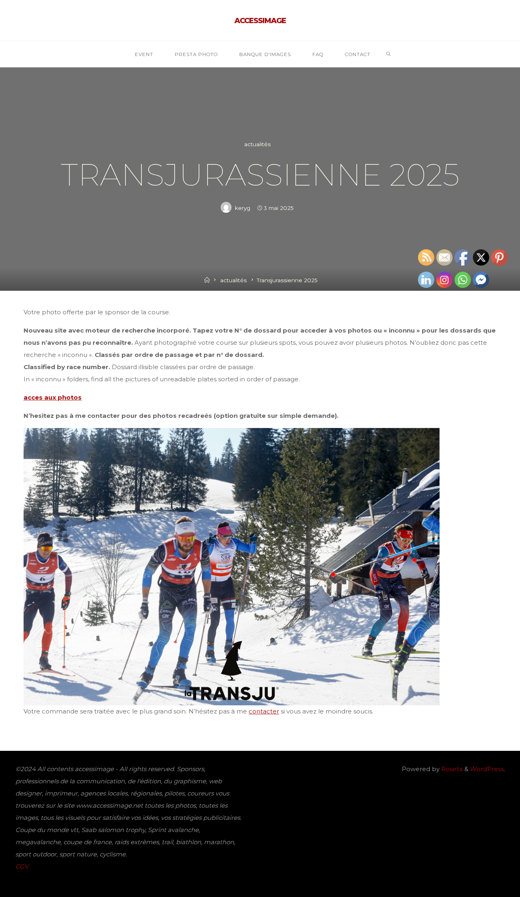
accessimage (260, 20)
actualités (257, 144)
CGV (21, 866)
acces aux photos (53, 397)
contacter (264, 711)
